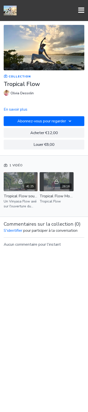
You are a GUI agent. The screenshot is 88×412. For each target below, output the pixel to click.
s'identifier (13, 230)
